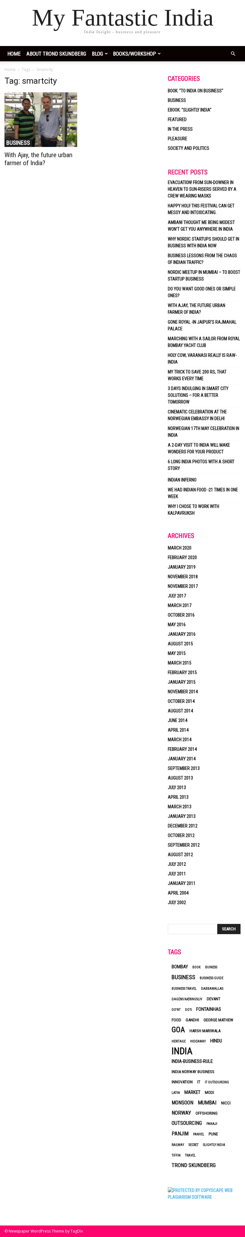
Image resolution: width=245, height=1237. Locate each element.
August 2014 (180, 710)
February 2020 (182, 557)
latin (176, 1093)
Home (10, 69)
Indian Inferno (182, 479)
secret (193, 1145)
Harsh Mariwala (204, 1030)
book (196, 967)
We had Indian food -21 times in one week (203, 493)
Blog (97, 53)
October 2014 (181, 701)
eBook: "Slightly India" (190, 109)
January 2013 (182, 816)
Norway (181, 1113)
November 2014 (183, 691)
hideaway (198, 1041)
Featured (177, 119)
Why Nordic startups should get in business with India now (203, 242)
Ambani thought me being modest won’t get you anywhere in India (201, 226)
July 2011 (177, 873)
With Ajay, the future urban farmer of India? (38, 159)
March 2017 (179, 605)
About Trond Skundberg (56, 53)
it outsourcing (217, 1082)
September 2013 (184, 768)
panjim (180, 1134)
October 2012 (181, 835)
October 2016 (181, 615)
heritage (179, 1041)
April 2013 (178, 797)
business (183, 977)
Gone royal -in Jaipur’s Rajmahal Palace (202, 325)
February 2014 (182, 749)
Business (18, 142)
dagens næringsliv (187, 999)
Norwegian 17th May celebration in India (203, 432)
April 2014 (178, 730)
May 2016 (177, 624)
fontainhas (208, 1009)
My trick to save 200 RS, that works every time (197, 375)
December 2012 (182, 825)
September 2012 (184, 845)
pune (213, 1134)
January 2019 (182, 567)
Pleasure (177, 138)
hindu (216, 1041)
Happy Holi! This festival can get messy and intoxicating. (201, 209)
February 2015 (182, 672)
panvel (198, 1134)
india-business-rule (192, 1061)
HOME (14, 53)
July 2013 (177, 787)
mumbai (207, 1102)
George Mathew (218, 1020)
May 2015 (177, 653)
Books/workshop (134, 53)
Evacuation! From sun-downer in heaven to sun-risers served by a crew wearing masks (202, 189)
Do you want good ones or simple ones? (202, 292)
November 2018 (183, 576)
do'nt (176, 1010)
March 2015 (179, 662)
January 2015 (182, 682)
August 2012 (180, 854)
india (182, 1051)
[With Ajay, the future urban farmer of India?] (40, 119)
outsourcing (187, 1123)
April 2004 (178, 892)
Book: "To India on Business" (195, 90)
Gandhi (192, 1020)
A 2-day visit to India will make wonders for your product (199, 448)
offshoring (207, 1113)
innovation (182, 1081)
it (198, 1081)
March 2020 (179, 547)
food (176, 1020)
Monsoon (182, 1103)
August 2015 (180, 643)
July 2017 (177, 595)
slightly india (214, 1145)
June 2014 (177, 720)
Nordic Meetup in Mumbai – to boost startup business (204, 275)
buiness (211, 967)
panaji (211, 1124)
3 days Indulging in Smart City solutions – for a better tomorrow (198, 395)
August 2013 (180, 777)
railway (178, 1145)
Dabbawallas (212, 989)
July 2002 (177, 902)
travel (190, 1155)
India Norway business (193, 1071)
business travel (184, 989)
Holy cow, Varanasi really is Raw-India (202, 359)
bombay (180, 967)
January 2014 (182, 758)
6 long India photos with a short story (201, 465)
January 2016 (182, 634)
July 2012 (177, 864)
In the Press (180, 129)
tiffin (176, 1155)
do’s (188, 1010)
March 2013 (179, 806)
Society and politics (188, 148)
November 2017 (183, 586)
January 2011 (182, 883)
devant (213, 998)
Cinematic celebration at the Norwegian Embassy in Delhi (197, 415)
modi (209, 1092)
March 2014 (179, 739)
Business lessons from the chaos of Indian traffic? (202, 259)
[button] (233, 54)
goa (178, 1029)
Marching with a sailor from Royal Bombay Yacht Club (204, 342)
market (192, 1092)
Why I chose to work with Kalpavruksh (193, 510)
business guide (211, 978)
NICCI (226, 1103)
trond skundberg (194, 1165)
